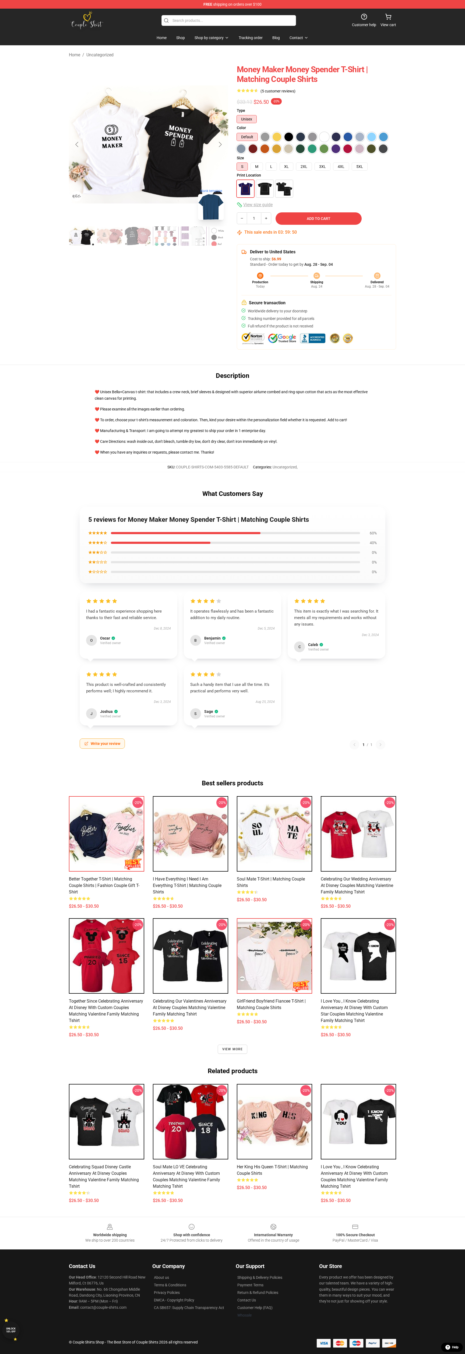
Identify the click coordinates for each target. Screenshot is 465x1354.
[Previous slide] (77, 144)
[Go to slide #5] (194, 236)
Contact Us (246, 1300)
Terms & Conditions (170, 1285)
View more (232, 1049)
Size (240, 158)
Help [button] (455, 1347)
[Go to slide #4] (166, 236)
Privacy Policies (167, 1292)
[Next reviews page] (380, 744)
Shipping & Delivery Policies (259, 1277)
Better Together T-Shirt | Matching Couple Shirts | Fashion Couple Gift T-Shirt (104, 885)
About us (161, 1277)
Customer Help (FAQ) (255, 1307)
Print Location (249, 175)
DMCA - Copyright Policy (174, 1300)
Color (241, 128)
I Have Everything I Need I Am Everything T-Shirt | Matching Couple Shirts (187, 885)
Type (241, 110)
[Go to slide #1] (82, 236)
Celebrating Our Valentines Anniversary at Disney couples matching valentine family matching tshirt (190, 1008)
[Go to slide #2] (110, 236)
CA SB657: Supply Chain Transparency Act (189, 1307)
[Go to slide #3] (138, 236)
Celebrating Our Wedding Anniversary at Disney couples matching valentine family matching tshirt (357, 885)
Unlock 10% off (11, 1330)
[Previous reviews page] (354, 744)
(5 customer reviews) (277, 91)
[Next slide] (220, 144)
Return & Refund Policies (257, 1292)
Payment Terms (250, 1285)
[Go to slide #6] (222, 236)
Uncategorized (100, 54)
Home (74, 54)
